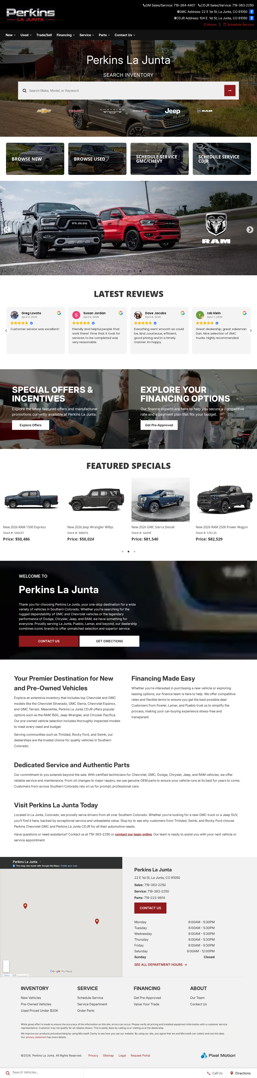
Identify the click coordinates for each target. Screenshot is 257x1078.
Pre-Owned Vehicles (36, 1004)
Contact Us (123, 35)
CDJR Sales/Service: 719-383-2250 (227, 5)
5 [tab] (140, 271)
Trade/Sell (44, 35)
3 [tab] (128, 271)
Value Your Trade (146, 1004)
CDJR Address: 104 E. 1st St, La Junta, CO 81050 (211, 18)
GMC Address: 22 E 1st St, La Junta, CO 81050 (213, 12)
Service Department (92, 1004)
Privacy (93, 1055)
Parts (103, 35)
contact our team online (133, 834)
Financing (64, 35)
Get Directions (109, 641)
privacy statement (36, 1037)
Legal (122, 1055)
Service (85, 35)
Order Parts (85, 1011)
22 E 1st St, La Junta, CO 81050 (157, 878)
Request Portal (140, 1055)
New (9, 35)
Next (250, 230)
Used (24, 35)
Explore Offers (31, 425)
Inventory (35, 988)
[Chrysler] (112, 111)
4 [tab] (134, 271)
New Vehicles (31, 998)
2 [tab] (122, 271)
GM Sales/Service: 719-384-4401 (170, 5)
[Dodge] (145, 111)
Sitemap (108, 1055)
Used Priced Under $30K (39, 1011)
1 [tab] (116, 271)
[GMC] (80, 111)
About (198, 988)
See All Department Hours (160, 965)
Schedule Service (90, 998)
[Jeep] (177, 111)
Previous (7, 230)
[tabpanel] (128, 228)
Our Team (197, 998)
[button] (251, 331)
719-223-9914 (149, 898)
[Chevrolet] (48, 111)
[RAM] (209, 111)
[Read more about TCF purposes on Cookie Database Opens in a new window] (251, 11)
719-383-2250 (150, 885)
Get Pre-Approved (159, 425)
